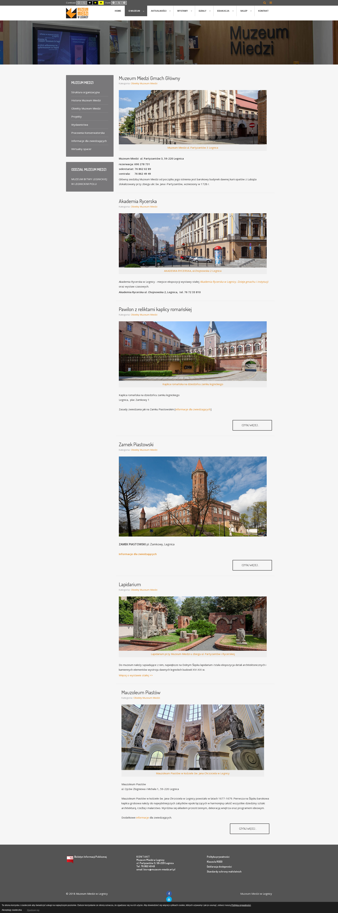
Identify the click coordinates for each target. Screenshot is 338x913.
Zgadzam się (33, 910)
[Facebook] (169, 893)
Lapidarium (130, 584)
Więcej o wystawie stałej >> (136, 675)
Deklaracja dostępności (219, 866)
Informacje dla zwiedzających (138, 554)
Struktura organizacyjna (85, 92)
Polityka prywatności (218, 856)
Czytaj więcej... (251, 425)
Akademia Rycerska (138, 201)
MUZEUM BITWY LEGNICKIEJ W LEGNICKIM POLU (89, 181)
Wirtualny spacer (81, 149)
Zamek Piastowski (136, 444)
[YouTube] (169, 899)
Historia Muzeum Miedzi (86, 100)
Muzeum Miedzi (249, 893)
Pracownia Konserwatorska (88, 132)
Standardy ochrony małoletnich (224, 871)
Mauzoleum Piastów (140, 692)
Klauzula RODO (214, 861)
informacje (142, 817)
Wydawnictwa (79, 124)
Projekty (76, 116)
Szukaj (264, 2)
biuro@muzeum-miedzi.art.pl (159, 869)
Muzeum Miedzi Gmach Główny (149, 78)
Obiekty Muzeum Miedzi (144, 83)
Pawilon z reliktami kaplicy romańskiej (155, 309)
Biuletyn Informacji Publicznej (90, 856)
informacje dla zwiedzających (193, 409)
